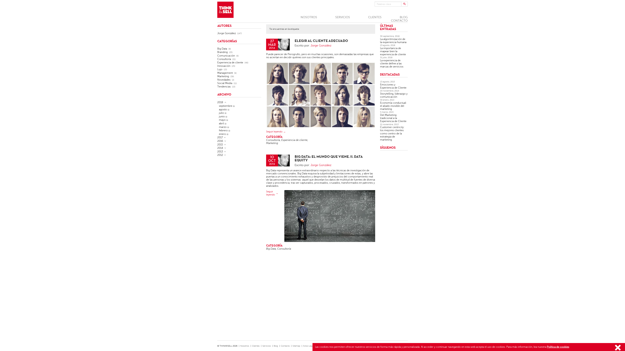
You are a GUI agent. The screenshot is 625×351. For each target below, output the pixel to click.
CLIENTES (375, 17)
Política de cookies (558, 346)
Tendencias (224, 86)
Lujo (219, 69)
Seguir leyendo (274, 131)
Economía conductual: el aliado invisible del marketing (393, 105)
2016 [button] (220, 141)
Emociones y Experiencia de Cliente (393, 86)
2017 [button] (220, 137)
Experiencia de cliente (294, 140)
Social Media (224, 83)
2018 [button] (220, 102)
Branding (222, 52)
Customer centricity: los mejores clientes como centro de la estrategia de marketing (392, 133)
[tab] (239, 102)
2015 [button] (220, 144)
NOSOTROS (309, 17)
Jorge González (321, 45)
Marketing (272, 143)
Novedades (223, 79)
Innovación (223, 66)
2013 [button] (220, 151)
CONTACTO (399, 20)
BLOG (404, 17)
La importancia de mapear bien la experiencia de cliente (393, 51)
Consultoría (273, 140)
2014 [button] (220, 148)
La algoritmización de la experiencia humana (393, 41)
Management (225, 73)
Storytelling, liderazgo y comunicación (394, 95)
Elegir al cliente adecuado (321, 41)
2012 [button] (220, 155)
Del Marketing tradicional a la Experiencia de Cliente (393, 118)
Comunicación (226, 55)
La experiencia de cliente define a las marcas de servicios (391, 63)
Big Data (271, 248)
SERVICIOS (342, 17)
